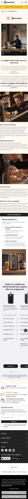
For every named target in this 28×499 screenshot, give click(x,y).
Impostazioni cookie (14, 488)
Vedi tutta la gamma (14, 215)
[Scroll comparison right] (25, 330)
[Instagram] (6, 450)
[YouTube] (13, 450)
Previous (1, 7)
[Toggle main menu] (2, 2)
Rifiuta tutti (14, 492)
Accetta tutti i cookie (14, 496)
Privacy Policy (8, 485)
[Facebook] (2, 450)
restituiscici (13, 205)
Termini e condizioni (13, 425)
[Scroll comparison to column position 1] (10, 372)
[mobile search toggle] (22, 2)
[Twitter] (10, 450)
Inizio (5, 11)
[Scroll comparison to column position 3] (17, 372)
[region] (14, 487)
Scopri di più (16, 402)
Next (27, 7)
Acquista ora (11, 366)
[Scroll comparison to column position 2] (14, 372)
